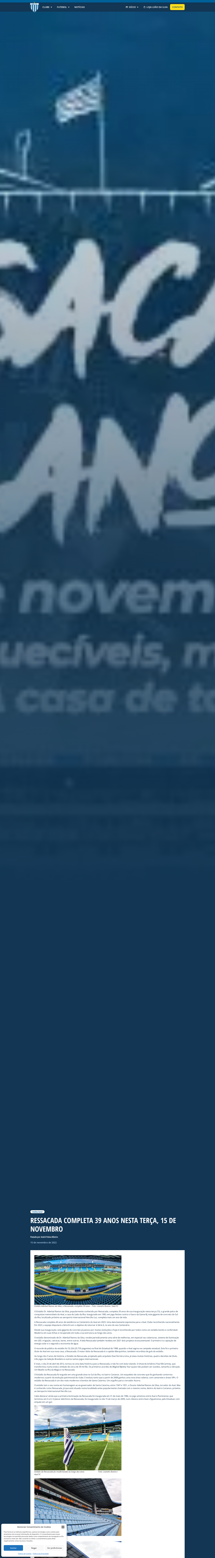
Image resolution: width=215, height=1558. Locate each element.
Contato (177, 7)
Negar (34, 1548)
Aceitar (13, 1548)
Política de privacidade (41, 1554)
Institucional (37, 1211)
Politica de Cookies (24, 1554)
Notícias (79, 7)
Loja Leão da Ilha (157, 7)
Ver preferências (54, 1548)
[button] (63, 1527)
